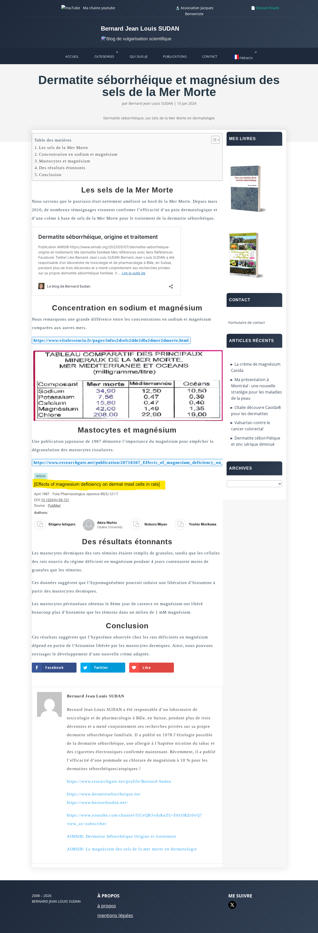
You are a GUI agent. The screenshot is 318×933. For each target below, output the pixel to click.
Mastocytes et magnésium (64, 161)
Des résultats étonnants (62, 167)
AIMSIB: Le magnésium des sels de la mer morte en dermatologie (132, 849)
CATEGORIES (104, 56)
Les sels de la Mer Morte (63, 147)
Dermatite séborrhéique (123, 118)
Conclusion (50, 174)
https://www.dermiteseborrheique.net (104, 794)
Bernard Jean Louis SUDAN (151, 103)
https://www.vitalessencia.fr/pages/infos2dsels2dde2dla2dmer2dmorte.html (111, 340)
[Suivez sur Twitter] (232, 905)
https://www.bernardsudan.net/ (97, 802)
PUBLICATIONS (175, 56)
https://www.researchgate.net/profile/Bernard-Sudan (119, 781)
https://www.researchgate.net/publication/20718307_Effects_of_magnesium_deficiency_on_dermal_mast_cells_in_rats (157, 462)
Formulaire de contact (246, 322)
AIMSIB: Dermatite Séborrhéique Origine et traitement (121, 836)
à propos (106, 906)
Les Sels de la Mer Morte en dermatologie (180, 118)
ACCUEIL (72, 56)
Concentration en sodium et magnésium (78, 154)
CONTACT (209, 56)
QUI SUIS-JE (139, 56)
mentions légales (115, 915)
